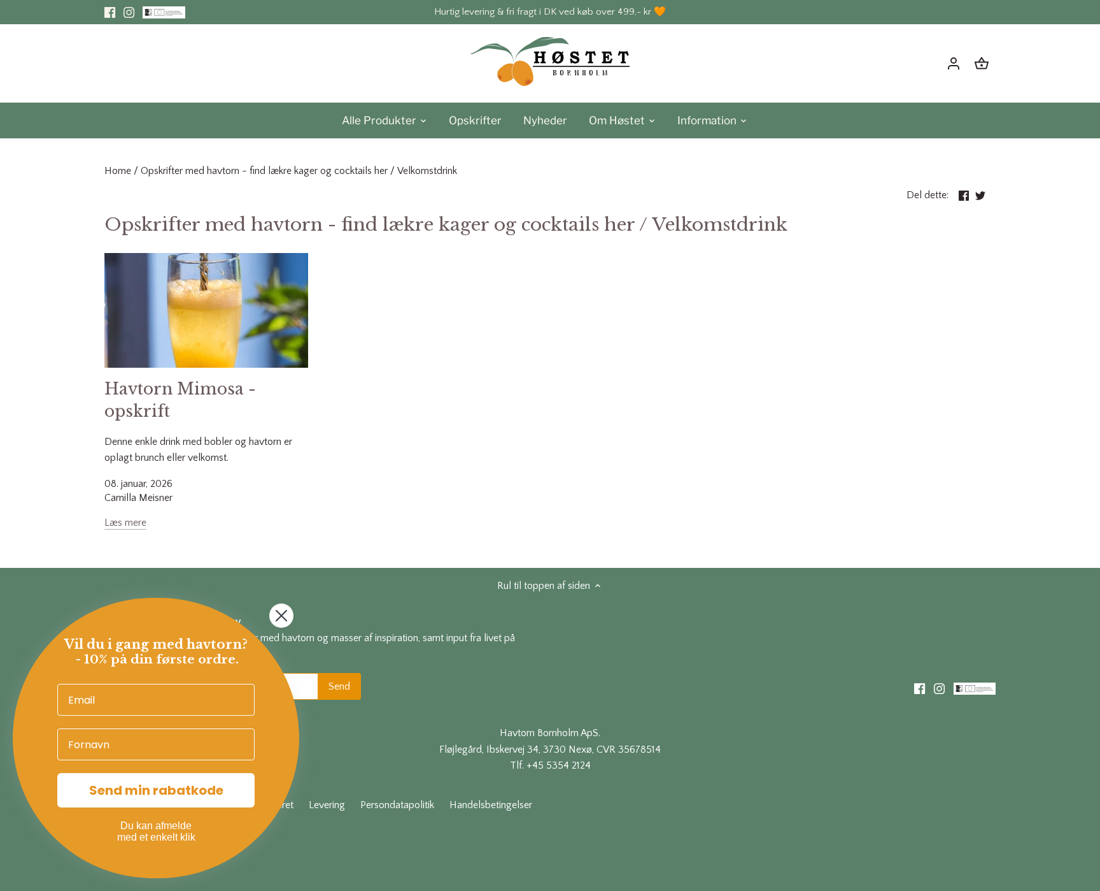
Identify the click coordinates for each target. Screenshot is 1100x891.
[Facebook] (109, 12)
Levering (327, 805)
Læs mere (125, 522)
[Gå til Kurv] (981, 63)
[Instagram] (128, 12)
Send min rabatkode (156, 790)
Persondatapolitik (397, 805)
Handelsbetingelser (490, 805)
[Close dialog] (281, 615)
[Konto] (954, 63)
